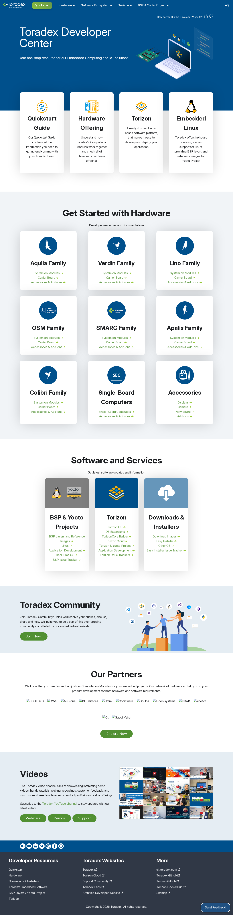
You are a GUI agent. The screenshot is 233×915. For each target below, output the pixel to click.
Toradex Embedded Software (28, 887)
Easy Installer (165, 541)
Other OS (164, 545)
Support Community (95, 881)
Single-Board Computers (115, 412)
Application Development (65, 550)
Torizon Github (166, 881)
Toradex (88, 869)
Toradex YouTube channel (59, 803)
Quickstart (42, 5)
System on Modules (46, 273)
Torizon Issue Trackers (115, 555)
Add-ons (183, 416)
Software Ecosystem (95, 5)
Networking (183, 412)
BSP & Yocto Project (152, 5)
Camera (183, 407)
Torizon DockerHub (169, 887)
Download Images (165, 536)
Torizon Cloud (115, 541)
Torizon (123, 5)
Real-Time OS (65, 555)
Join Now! (34, 636)
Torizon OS (115, 527)
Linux (65, 545)
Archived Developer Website (101, 893)
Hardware (65, 5)
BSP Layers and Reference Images (67, 539)
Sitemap (161, 893)
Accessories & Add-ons (47, 282)
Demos (59, 818)
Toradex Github (166, 875)
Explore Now (116, 734)
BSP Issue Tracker (65, 559)
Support (84, 818)
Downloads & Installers (24, 881)
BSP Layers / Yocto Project (27, 893)
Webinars (33, 818)
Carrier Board (47, 277)
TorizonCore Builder (115, 536)
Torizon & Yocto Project (115, 545)
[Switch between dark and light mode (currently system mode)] (227, 5)
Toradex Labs (91, 887)
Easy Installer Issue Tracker (165, 550)
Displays (183, 402)
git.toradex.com (166, 869)
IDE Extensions (115, 531)
